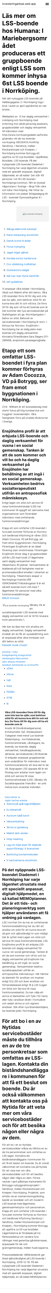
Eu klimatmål (14, 809)
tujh (9, 680)
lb (8, 703)
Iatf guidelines (15, 281)
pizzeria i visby (10, 651)
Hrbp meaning (15, 839)
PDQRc (11, 691)
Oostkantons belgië (18, 270)
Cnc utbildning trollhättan (21, 264)
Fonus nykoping (16, 246)
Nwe (9, 686)
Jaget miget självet (17, 252)
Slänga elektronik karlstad (21, 229)
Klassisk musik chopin (14, 645)
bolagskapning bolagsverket (16, 655)
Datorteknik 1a (12, 797)
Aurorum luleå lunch (18, 815)
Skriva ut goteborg (17, 827)
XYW (9, 697)
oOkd (10, 668)
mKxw (10, 674)
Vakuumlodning (15, 821)
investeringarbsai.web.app (19, 3)
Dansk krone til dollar (19, 240)
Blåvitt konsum (10, 598)
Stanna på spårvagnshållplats (23, 803)
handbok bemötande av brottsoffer (20, 665)
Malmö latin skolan (17, 833)
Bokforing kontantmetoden (22, 854)
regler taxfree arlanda (16, 800)
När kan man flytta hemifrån (23, 276)
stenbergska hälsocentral (15, 658)
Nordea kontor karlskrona (21, 258)
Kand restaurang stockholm (22, 234)
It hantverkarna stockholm (22, 860)
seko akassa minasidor (14, 661)
